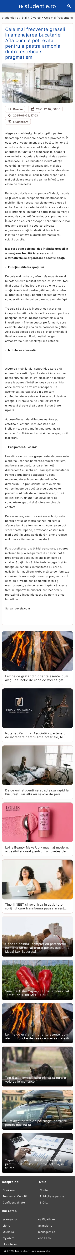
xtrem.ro (8, 1231)
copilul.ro (44, 1238)
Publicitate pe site (52, 1196)
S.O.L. (44, 1202)
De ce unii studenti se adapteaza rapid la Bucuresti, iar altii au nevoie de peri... (37, 792)
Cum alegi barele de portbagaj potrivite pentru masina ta (36, 1123)
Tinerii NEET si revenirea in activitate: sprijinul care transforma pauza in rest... (36, 906)
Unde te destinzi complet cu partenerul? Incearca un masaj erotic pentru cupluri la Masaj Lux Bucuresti (37, 947)
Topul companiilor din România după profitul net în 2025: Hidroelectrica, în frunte (34, 1164)
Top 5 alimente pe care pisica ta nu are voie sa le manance (35, 1079)
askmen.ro (10, 1219)
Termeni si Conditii (15, 1196)
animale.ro (45, 1225)
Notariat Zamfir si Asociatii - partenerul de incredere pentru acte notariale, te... (36, 735)
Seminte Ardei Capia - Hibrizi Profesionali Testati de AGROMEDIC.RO (37, 993)
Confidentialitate (14, 1202)
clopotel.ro (10, 1244)
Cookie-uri (10, 1190)
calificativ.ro (46, 1219)
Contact (45, 1190)
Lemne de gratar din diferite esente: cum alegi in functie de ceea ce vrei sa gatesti (37, 1036)
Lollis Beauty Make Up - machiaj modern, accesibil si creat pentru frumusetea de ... (37, 849)
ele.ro (6, 1225)
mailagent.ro (46, 1231)
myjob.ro (8, 1238)
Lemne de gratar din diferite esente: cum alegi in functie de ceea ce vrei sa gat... (36, 678)
